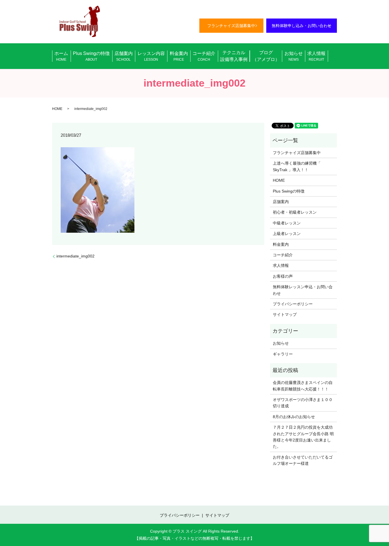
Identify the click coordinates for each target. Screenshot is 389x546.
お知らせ (293, 56)
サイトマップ (285, 314)
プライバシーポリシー (293, 304)
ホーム (61, 56)
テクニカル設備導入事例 (233, 56)
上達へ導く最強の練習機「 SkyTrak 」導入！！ (297, 166)
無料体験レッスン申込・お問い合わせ (303, 290)
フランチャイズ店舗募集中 (231, 25)
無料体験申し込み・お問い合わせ (301, 25)
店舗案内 (123, 56)
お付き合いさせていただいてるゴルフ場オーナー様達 (303, 460)
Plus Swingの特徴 (91, 56)
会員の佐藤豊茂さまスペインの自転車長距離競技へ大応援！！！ (303, 385)
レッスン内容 (151, 56)
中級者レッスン (287, 223)
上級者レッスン (287, 233)
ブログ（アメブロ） (266, 56)
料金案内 (179, 56)
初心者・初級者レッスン (295, 212)
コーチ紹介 (204, 56)
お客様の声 (283, 276)
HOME (57, 109)
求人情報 (316, 56)
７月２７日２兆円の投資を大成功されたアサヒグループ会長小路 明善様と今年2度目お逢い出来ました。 (303, 437)
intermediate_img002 (75, 256)
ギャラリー (283, 354)
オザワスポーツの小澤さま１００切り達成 (303, 402)
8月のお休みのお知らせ (294, 416)
